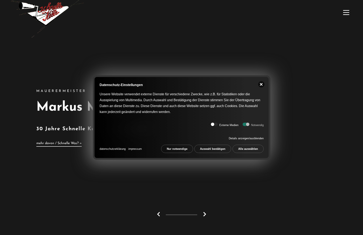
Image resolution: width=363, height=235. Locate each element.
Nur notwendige (177, 148)
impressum (135, 148)
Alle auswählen (248, 148)
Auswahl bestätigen (212, 148)
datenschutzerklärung (113, 148)
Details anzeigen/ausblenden (246, 138)
